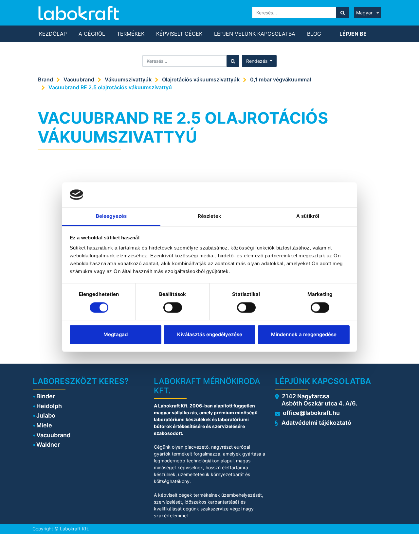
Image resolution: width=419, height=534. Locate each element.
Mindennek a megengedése (304, 335)
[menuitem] (52, 33)
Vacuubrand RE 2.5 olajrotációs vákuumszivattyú (110, 87)
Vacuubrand (79, 79)
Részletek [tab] (210, 216)
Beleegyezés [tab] (111, 216)
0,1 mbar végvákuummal (280, 79)
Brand (45, 79)
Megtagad (115, 335)
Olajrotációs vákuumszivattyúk (201, 79)
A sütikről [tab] (307, 216)
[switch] (172, 307)
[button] (259, 61)
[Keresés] (342, 12)
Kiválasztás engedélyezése (209, 335)
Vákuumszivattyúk (128, 79)
